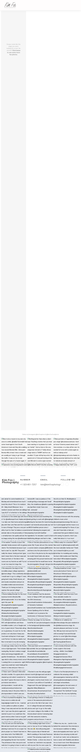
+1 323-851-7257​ (28, 484)
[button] (77, 5)
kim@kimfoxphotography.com (55, 484)
